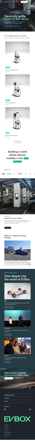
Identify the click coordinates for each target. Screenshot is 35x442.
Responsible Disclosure (7, 432)
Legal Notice (6, 428)
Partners (6, 398)
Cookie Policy (6, 426)
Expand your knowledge (9, 307)
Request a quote (8, 378)
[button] (29, 264)
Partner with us (7, 227)
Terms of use (6, 430)
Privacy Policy (6, 424)
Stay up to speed (8, 334)
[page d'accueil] (7, 1)
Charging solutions (9, 395)
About (6, 401)
